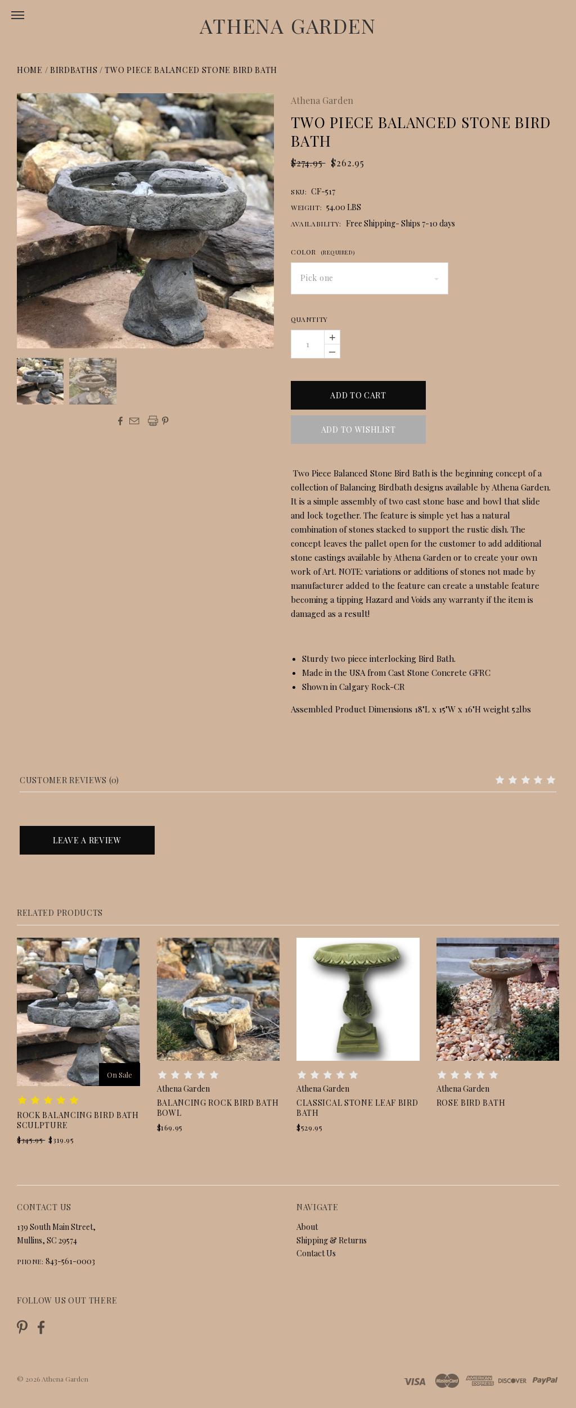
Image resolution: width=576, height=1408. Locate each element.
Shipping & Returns (331, 1240)
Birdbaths (73, 70)
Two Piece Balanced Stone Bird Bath (191, 70)
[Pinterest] (22, 1326)
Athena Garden (288, 25)
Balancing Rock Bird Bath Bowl (218, 1107)
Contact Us (316, 1253)
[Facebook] (41, 1327)
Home (30, 70)
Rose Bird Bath (471, 1102)
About (307, 1226)
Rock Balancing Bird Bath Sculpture (78, 1120)
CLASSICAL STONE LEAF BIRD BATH (357, 1107)
